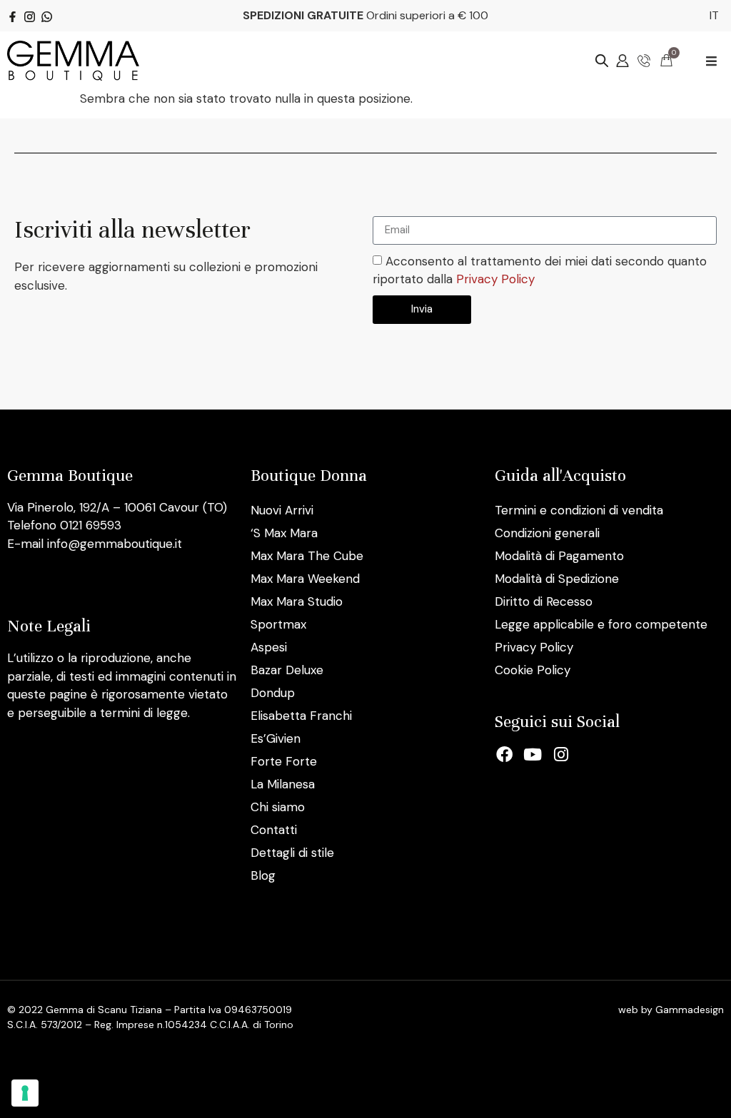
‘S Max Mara (284, 533)
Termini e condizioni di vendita (579, 510)
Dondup (273, 693)
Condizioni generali (547, 533)
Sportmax (278, 624)
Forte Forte (284, 761)
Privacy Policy (495, 280)
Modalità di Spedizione (557, 578)
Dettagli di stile (292, 852)
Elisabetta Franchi (301, 715)
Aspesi (269, 647)
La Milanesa (283, 784)
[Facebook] (505, 755)
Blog (263, 875)
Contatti (274, 830)
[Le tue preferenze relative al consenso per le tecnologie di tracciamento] (25, 1093)
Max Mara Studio (297, 601)
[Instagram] (561, 755)
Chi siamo (278, 807)
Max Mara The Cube (307, 556)
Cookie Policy (532, 670)
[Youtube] (533, 755)
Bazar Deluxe (287, 670)
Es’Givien (276, 738)
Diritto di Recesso (544, 601)
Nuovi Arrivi (282, 510)
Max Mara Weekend (305, 578)
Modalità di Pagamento (559, 556)
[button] (711, 61)
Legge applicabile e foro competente (601, 624)
